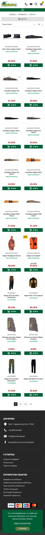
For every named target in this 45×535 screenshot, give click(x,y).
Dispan (32, 15)
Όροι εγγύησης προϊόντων (14, 486)
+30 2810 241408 (14, 430)
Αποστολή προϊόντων (11, 495)
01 (16, 404)
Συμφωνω (22, 529)
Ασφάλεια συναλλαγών (12, 479)
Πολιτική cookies (10, 466)
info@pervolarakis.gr (16, 436)
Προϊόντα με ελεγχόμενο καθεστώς (17, 483)
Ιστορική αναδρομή (11, 459)
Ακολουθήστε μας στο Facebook (21, 442)
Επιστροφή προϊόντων (12, 492)
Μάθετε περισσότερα (22, 523)
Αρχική (13, 15)
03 (25, 404)
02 (21, 404)
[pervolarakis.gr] (11, 4)
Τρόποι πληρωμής (10, 489)
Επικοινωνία (8, 463)
